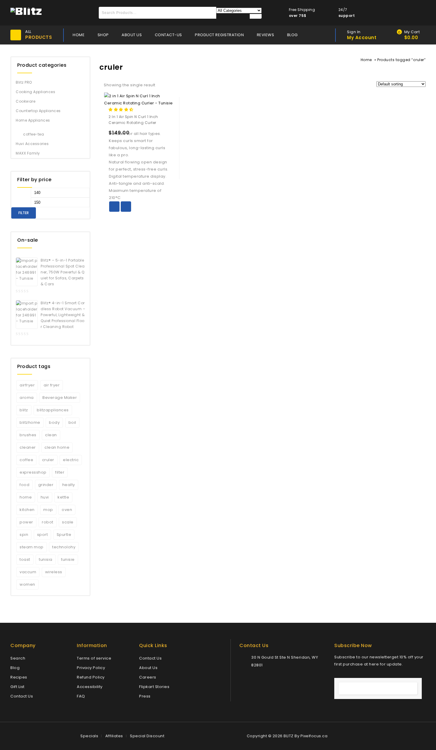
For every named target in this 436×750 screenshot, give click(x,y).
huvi (45, 497)
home (26, 497)
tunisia (45, 559)
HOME (79, 35)
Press (145, 696)
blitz (24, 410)
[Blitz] (26, 11)
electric (71, 460)
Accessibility (90, 687)
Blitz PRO (24, 82)
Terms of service (94, 658)
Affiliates (114, 736)
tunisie (68, 559)
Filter (23, 212)
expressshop (33, 472)
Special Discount (147, 736)
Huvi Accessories (32, 143)
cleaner (28, 447)
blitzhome (30, 422)
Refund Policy (91, 677)
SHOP (103, 35)
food (24, 485)
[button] (121, 109)
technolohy (63, 547)
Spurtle (64, 534)
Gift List (17, 687)
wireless (53, 572)
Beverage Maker (59, 397)
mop (48, 509)
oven (67, 509)
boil (72, 422)
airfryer (27, 385)
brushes (28, 435)
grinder (46, 485)
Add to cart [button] (114, 206)
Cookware (25, 101)
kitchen (27, 509)
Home (366, 59)
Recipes (18, 677)
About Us (148, 668)
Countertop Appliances (38, 110)
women (27, 584)
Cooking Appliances (35, 91)
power (26, 522)
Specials (89, 736)
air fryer (52, 385)
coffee (26, 460)
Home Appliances (33, 120)
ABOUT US (132, 35)
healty (68, 485)
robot (47, 522)
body (54, 422)
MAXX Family (28, 153)
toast (25, 559)
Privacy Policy (91, 668)
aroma (27, 397)
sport (42, 534)
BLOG (292, 35)
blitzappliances (53, 410)
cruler (48, 460)
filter (59, 472)
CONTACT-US (168, 35)
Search (17, 658)
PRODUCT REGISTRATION (219, 35)
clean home (56, 447)
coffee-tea (33, 134)
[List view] (174, 86)
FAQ (81, 696)
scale (68, 522)
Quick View (126, 206)
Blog (15, 668)
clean (51, 435)
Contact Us (21, 696)
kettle (63, 497)
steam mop (32, 547)
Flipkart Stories (154, 687)
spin (24, 534)
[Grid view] (164, 86)
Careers (147, 677)
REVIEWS (265, 35)
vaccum (28, 572)
